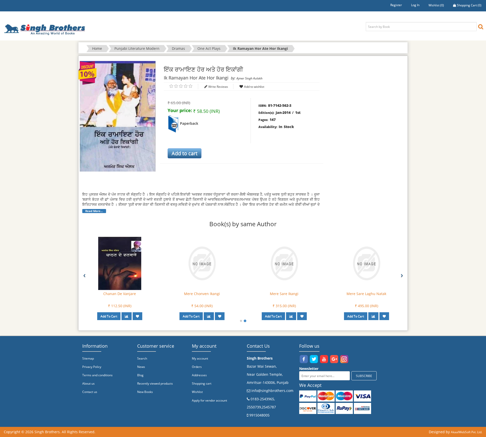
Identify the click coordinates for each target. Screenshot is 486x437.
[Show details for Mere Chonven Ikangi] (202, 263)
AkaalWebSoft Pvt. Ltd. (466, 432)
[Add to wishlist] (137, 316)
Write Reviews (218, 87)
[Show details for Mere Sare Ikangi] (284, 263)
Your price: (180, 110)
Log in (415, 5)
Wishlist (197, 392)
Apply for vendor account (209, 400)
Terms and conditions (97, 375)
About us (88, 383)
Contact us (89, 392)
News (141, 367)
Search (142, 358)
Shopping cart (201, 383)
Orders (197, 367)
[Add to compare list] (127, 316)
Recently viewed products (155, 383)
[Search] (481, 26)
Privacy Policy (91, 367)
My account (200, 358)
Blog (140, 375)
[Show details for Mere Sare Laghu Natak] (366, 263)
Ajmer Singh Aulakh (249, 78)
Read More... (94, 211)
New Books (145, 392)
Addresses (199, 375)
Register (396, 5)
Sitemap (88, 358)
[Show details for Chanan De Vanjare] (119, 263)
